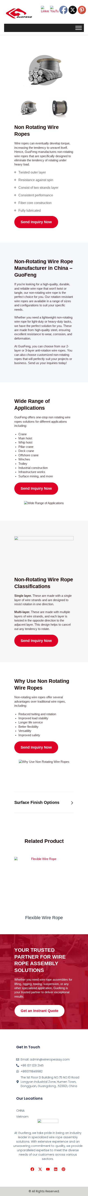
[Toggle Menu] (78, 28)
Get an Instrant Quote (39, 1011)
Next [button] (78, 108)
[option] (44, 70)
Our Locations (29, 1098)
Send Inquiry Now (36, 222)
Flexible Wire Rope (44, 917)
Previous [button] (9, 108)
